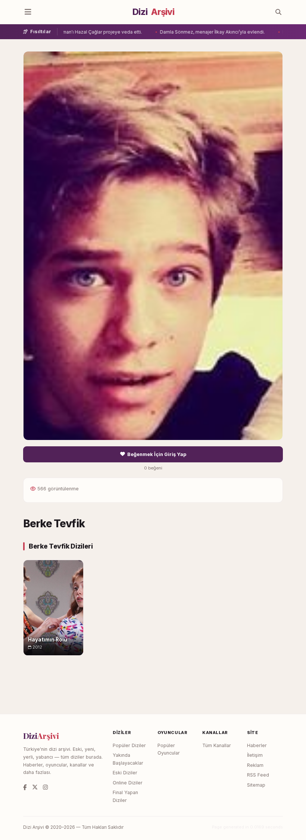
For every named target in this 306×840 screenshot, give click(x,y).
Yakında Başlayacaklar (128, 759)
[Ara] (278, 12)
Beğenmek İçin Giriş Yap (156, 454)
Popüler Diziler (129, 745)
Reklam (255, 765)
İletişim (255, 755)
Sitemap (256, 785)
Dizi (153, 12)
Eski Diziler (125, 772)
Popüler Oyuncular (168, 749)
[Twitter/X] (35, 787)
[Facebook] (25, 787)
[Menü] (28, 12)
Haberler (257, 745)
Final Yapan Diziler (125, 796)
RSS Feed (258, 775)
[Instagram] (45, 787)
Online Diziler (128, 783)
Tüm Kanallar (216, 745)
